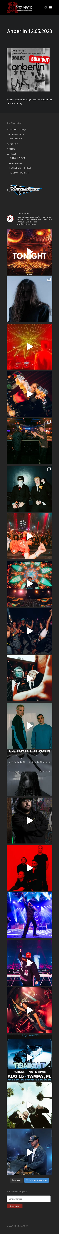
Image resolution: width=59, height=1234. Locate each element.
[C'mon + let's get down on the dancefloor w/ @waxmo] (29, 1152)
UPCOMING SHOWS (16, 134)
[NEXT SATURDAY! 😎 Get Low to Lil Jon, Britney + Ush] (29, 1010)
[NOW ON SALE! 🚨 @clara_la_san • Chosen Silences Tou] (29, 299)
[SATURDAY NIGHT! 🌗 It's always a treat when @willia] (29, 584)
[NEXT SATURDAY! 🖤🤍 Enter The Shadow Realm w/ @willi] (29, 963)
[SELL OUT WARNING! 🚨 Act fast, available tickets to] (29, 441)
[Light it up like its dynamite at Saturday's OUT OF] (29, 394)
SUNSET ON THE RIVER (20, 167)
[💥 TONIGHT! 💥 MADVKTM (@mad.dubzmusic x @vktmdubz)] (29, 252)
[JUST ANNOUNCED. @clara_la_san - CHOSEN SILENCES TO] (29, 773)
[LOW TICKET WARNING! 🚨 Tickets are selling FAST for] (29, 678)
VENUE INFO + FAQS (16, 129)
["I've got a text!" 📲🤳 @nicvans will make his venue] (29, 536)
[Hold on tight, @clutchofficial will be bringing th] (29, 915)
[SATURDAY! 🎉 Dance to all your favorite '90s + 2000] (29, 631)
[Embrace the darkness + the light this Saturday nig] (29, 347)
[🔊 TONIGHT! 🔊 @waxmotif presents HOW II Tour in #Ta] (29, 1057)
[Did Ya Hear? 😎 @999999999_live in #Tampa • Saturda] (29, 726)
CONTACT (11, 153)
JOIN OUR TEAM (17, 158)
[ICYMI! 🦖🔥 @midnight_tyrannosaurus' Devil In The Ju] (29, 820)
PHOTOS (11, 148)
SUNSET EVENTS (14, 163)
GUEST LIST (12, 144)
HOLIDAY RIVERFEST (19, 172)
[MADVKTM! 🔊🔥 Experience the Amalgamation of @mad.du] (29, 1105)
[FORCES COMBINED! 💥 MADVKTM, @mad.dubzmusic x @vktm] (29, 489)
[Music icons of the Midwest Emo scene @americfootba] (29, 868)
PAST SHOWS (15, 138)
